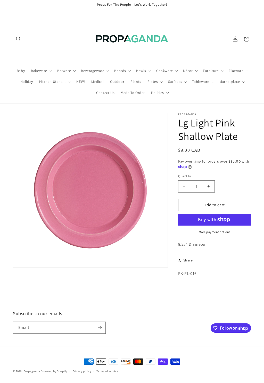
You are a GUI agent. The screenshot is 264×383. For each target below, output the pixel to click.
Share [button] (188, 260)
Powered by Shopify (54, 371)
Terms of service (107, 371)
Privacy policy (82, 371)
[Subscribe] (99, 328)
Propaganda (31, 371)
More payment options (214, 232)
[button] (18, 39)
